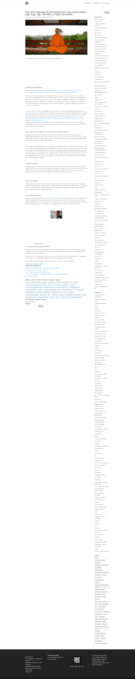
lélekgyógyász (46, 292)
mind (61, 292)
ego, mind (97, 95)
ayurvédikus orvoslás (99, 49)
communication (98, 77)
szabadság (61, 294)
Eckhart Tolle (43, 285)
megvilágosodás (54, 292)
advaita (27, 282)
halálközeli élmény (99, 136)
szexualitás (97, 259)
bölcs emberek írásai (99, 63)
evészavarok (97, 111)
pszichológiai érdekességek (32, 294)
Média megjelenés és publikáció (33, 659)
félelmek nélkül (98, 113)
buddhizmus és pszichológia (55, 282)
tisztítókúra (84, 294)
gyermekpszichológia (48, 287)
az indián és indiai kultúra (100, 55)
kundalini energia (40, 120)
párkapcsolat (97, 206)
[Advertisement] (56, 72)
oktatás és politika (99, 190)
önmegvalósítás (64, 297)
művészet (96, 182)
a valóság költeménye (100, 28)
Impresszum (28, 672)
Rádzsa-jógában (33, 113)
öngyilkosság (97, 192)
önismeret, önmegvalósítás (101, 194)
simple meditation (99, 240)
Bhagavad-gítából (50, 198)
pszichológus (43, 294)
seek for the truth (98, 235)
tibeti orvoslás (98, 270)
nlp (95, 187)
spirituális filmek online (100, 242)
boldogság (44, 282)
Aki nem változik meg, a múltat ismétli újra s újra (38, 272)
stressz (96, 247)
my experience (98, 185)
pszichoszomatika (49, 150)
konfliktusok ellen (98, 161)
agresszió (96, 32)
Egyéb (96, 97)
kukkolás (96, 166)
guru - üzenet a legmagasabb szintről (34, 287)
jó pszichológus (80, 289)
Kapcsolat (27, 660)
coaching (96, 74)
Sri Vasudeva (54, 294)
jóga (59, 289)
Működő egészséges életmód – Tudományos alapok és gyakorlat (43, 268)
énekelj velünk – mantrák (100, 106)
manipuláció (97, 171)
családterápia (97, 79)
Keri (30, 17)
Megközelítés (87, 3)
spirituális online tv (99, 245)
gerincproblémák (98, 121)
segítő (48, 294)
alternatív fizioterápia (99, 37)
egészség (50, 285)
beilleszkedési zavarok (100, 58)
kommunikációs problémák (101, 157)
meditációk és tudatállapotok (101, 176)
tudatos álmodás (98, 275)
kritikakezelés (97, 164)
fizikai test (73, 285)
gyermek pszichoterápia (31, 289)
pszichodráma (98, 211)
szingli (96, 261)
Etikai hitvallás (28, 670)
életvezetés (97, 100)
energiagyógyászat (65, 285)
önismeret (57, 297)
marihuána (97, 173)
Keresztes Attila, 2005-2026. (77, 666)
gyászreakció (97, 127)
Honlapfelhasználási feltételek (32, 666)
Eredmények (97, 3)
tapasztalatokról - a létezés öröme (72, 294)
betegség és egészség (36, 282)
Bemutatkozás (29, 657)
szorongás (97, 263)
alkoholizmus (97, 35)
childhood (96, 72)
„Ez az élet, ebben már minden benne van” (37, 270)
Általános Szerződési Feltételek (33, 668)
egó (54, 285)
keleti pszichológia (30, 292)
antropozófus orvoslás (100, 46)
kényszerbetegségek (99, 152)
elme (58, 285)
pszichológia (70, 292)
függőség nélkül (98, 118)
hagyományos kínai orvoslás (50, 289)
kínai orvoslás (39, 292)
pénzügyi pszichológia (99, 208)
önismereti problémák (100, 199)
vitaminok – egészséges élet (101, 286)
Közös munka (106, 3)
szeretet (96, 256)
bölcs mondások (74, 282)
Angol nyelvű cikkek (99, 44)
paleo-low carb (98, 201)
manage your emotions (100, 169)
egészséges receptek (99, 88)
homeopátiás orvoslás (100, 139)
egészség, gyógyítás (99, 86)
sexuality (96, 238)
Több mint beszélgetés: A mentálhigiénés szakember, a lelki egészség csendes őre (47, 274)
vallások (40, 297)
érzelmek (51, 297)
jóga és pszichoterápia (67, 289)
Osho (65, 292)
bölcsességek (66, 282)
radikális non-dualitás (99, 233)
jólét (74, 289)
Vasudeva (46, 297)
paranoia (96, 204)
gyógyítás (40, 289)
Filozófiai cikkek (36, 17)
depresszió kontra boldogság (32, 285)
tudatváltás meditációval (47, 17)
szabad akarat (98, 250)
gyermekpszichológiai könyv (61, 287)
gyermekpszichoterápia (74, 287)
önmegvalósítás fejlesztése (76, 297)
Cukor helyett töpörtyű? (32, 276)
